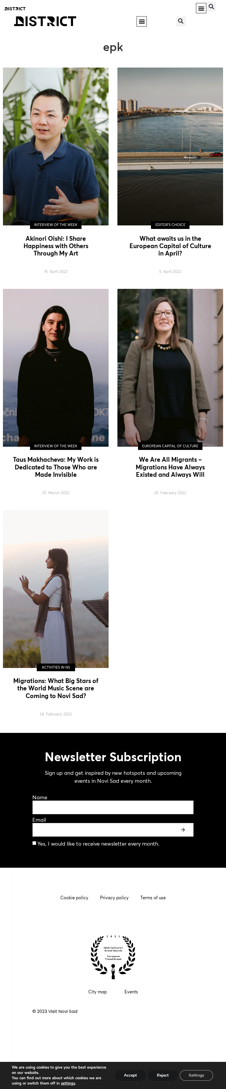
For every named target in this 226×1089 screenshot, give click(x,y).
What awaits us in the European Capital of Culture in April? (170, 246)
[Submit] (183, 830)
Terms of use (153, 897)
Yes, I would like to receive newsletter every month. (98, 843)
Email (39, 820)
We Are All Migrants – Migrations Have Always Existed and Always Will (170, 467)
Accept (130, 1075)
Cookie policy (74, 897)
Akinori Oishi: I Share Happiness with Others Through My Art (56, 246)
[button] (201, 8)
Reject (163, 1075)
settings (68, 1083)
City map (97, 992)
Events (131, 992)
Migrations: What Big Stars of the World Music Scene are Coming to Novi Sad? (55, 688)
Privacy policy (114, 897)
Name (39, 797)
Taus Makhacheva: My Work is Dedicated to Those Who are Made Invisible (56, 467)
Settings (196, 1075)
